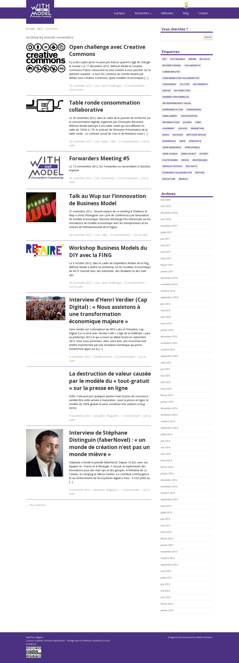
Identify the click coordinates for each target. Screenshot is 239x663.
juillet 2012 (166, 577)
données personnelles (175, 96)
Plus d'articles (36, 505)
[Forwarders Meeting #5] (45, 168)
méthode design (196, 134)
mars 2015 (166, 388)
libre (198, 122)
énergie (183, 178)
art (164, 59)
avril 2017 (166, 251)
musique (178, 134)
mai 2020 (165, 199)
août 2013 (166, 506)
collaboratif (192, 65)
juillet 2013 (166, 512)
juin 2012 (165, 584)
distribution (182, 90)
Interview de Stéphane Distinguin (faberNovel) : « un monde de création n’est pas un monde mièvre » (109, 443)
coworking (169, 84)
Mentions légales (34, 637)
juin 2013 (165, 519)
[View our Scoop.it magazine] (199, 3)
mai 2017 (165, 245)
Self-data (191, 166)
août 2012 (166, 571)
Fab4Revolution (102, 356)
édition (199, 172)
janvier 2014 (167, 473)
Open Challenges (111, 85)
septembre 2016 (169, 297)
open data (195, 141)
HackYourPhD (189, 115)
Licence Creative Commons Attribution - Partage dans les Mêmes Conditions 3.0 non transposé (68, 642)
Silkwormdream (204, 637)
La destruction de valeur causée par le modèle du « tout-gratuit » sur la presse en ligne (110, 380)
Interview (98, 490)
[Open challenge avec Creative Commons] (45, 58)
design (166, 90)
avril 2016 (166, 317)
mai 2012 (165, 590)
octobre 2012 (168, 558)
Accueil (30, 28)
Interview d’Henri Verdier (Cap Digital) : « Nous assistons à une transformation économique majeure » (108, 310)
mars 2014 (166, 460)
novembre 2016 (169, 284)
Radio (104, 141)
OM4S (182, 141)
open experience (171, 147)
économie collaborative (177, 172)
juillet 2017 (166, 232)
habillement (169, 115)
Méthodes (167, 13)
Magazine (112, 416)
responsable (200, 160)
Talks (113, 141)
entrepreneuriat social (176, 103)
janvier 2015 (167, 401)
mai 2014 (165, 447)
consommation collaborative (180, 78)
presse (185, 160)
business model (171, 65)
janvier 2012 (167, 610)
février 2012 (167, 603)
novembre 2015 (169, 343)
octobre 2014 (168, 421)
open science (169, 153)
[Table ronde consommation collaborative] (45, 105)
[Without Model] (40, 12)
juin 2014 (165, 440)
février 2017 (167, 265)
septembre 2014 (169, 427)
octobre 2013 (168, 493)
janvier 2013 (167, 545)
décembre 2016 (169, 278)
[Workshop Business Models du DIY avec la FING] (45, 250)
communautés (171, 71)
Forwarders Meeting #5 (99, 158)
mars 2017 (166, 258)
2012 (40, 28)
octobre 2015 (168, 349)
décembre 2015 (169, 336)
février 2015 (167, 395)
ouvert (203, 153)
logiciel (182, 128)
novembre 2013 (169, 486)
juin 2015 (165, 369)
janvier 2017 (167, 271)
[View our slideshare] (199, 6)
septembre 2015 (169, 356)
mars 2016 (166, 323)
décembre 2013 (169, 480)
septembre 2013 (169, 499)
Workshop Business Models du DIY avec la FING (108, 251)
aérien (192, 59)
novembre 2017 (169, 225)
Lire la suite (76, 89)
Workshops (108, 178)
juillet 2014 (166, 434)
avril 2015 (166, 382)
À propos (119, 13)
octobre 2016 (168, 290)
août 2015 (166, 362)
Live (97, 85)
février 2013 (167, 538)
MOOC (165, 134)
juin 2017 (165, 238)
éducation (168, 178)
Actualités (99, 416)
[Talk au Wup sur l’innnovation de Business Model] (45, 207)
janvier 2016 (167, 330)
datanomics (200, 84)
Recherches (142, 13)
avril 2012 (166, 597)
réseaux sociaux (172, 166)
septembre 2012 (169, 564)
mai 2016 (165, 310)
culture (185, 84)
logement (168, 128)
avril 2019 (166, 206)
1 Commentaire (130, 416)
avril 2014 (166, 454)
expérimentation (172, 109)
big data (205, 59)
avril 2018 (166, 219)
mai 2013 (165, 525)
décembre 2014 (169, 408)
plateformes (170, 160)
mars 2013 (166, 532)
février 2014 (167, 467)
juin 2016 (165, 303)
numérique (169, 141)
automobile (177, 59)
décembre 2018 (169, 212)
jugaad (187, 122)
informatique (170, 122)
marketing (197, 128)
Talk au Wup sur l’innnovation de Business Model (107, 199)
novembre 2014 (169, 414)
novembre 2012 (169, 551)
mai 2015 (165, 375)
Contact (203, 13)
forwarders (194, 109)
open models (192, 147)
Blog (186, 13)
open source (188, 153)
